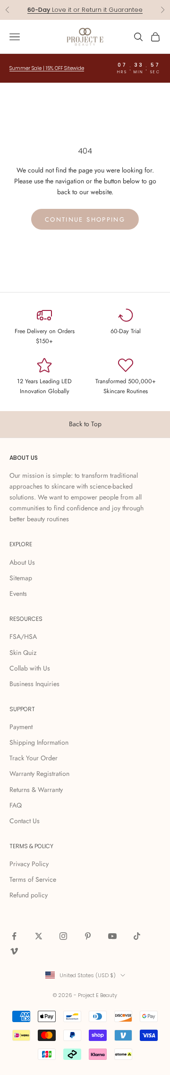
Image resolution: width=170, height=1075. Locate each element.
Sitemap (20, 578)
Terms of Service (32, 879)
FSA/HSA (23, 636)
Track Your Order (33, 758)
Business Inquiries (34, 683)
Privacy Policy (29, 864)
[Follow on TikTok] (137, 936)
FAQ (15, 805)
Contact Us (24, 821)
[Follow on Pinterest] (88, 936)
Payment (21, 726)
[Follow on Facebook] (14, 936)
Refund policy (28, 895)
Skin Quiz (22, 652)
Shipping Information (38, 742)
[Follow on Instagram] (63, 936)
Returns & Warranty (36, 789)
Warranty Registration (39, 773)
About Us (22, 562)
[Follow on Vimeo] (14, 951)
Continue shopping (85, 219)
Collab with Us (29, 668)
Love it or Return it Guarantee (85, 10)
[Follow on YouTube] (112, 936)
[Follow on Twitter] (38, 936)
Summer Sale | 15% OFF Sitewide (46, 68)
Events (18, 593)
